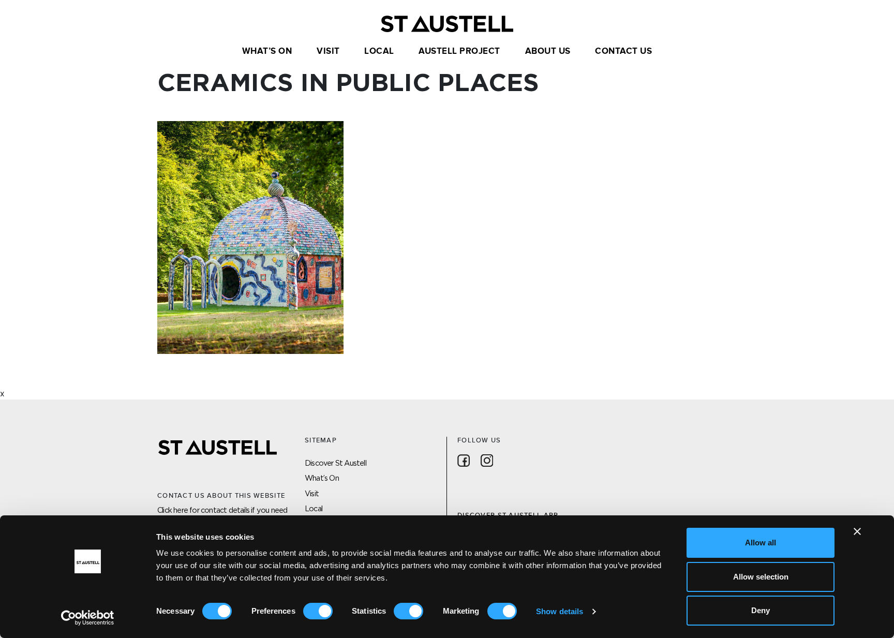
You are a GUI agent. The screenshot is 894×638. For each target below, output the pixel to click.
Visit (328, 51)
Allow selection (760, 576)
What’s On (267, 51)
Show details (559, 611)
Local (379, 51)
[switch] (318, 611)
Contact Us (623, 51)
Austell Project (459, 51)
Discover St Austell (335, 463)
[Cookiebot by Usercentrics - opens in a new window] (87, 618)
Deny (760, 610)
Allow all (760, 542)
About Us (548, 51)
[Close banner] (857, 531)
